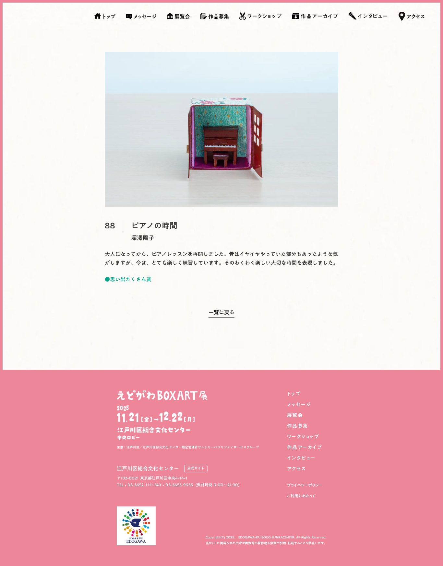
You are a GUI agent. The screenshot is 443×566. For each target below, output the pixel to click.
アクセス (296, 468)
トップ (294, 393)
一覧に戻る (221, 314)
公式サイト (196, 469)
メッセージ (299, 404)
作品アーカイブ (304, 447)
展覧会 (295, 415)
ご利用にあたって (301, 496)
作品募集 (297, 425)
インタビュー (301, 458)
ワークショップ (303, 436)
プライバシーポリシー (304, 485)
